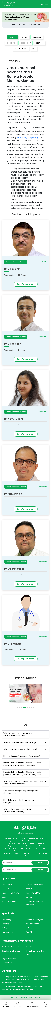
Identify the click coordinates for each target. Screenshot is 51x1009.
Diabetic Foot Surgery (34, 919)
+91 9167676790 (24, 986)
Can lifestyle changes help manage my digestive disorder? (20, 791)
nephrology (34, 137)
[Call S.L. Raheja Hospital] (41, 4)
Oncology (6, 924)
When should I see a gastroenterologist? (20, 742)
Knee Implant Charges (11, 951)
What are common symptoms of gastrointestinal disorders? (17, 734)
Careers (29, 897)
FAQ (33, 49)
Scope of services (9, 901)
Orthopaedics (7, 928)
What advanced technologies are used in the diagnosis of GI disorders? (23, 782)
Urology (29, 928)
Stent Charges (31, 947)
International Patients (10, 893)
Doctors (39, 43)
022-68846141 (11, 986)
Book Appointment (25, 284)
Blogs (4, 897)
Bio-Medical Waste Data (11, 947)
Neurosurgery (7, 932)
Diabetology (7, 919)
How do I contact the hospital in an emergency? (18, 801)
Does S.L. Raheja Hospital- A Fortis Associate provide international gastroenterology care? (22, 773)
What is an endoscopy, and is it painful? (20, 749)
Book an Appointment (34, 884)
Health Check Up (8, 889)
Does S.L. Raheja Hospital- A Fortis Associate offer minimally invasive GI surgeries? (22, 764)
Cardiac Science (32, 924)
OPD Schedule (31, 889)
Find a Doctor (7, 884)
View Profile (42, 262)
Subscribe (40, 863)
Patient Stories (21, 49)
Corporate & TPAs (33, 893)
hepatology (22, 137)
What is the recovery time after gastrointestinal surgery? (17, 810)
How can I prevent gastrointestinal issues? (21, 756)
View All (29, 932)
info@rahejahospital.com (24, 989)
